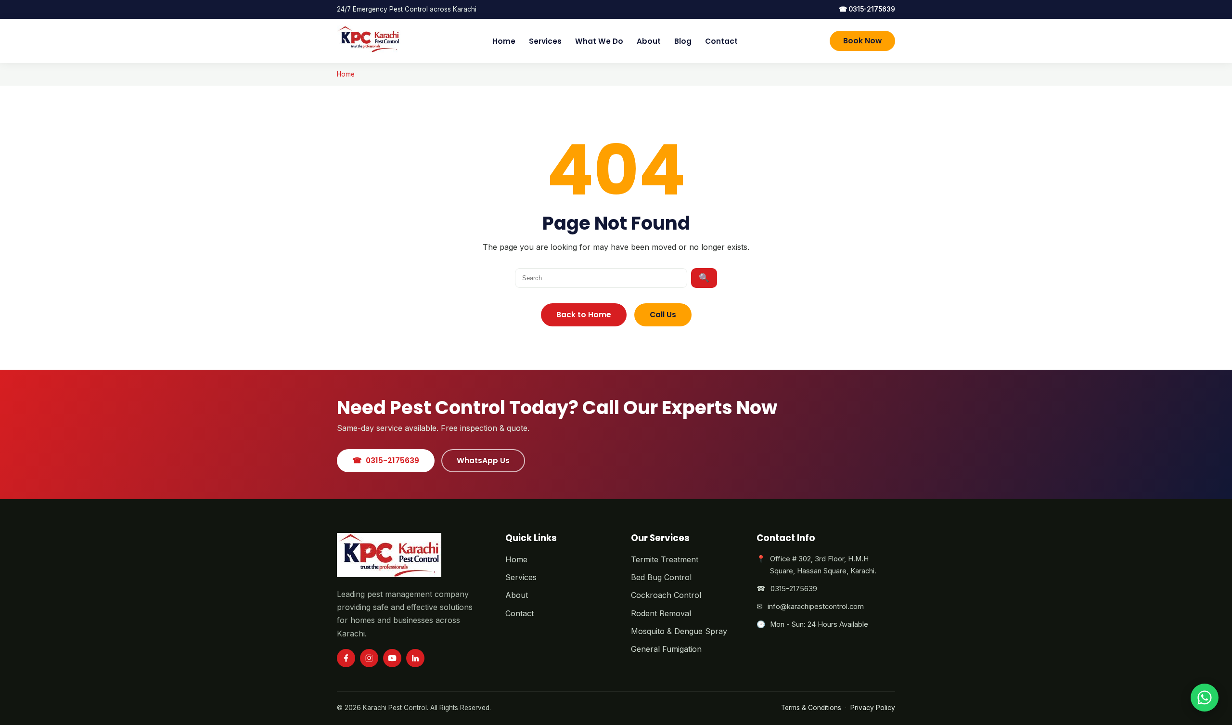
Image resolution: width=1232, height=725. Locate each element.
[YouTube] (392, 658)
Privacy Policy (872, 708)
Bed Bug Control (661, 577)
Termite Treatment (664, 559)
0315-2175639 (867, 9)
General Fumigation (666, 649)
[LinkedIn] (415, 658)
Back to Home (583, 315)
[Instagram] (369, 658)
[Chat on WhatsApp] (1205, 698)
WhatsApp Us (483, 460)
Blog (683, 41)
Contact (721, 41)
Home (503, 41)
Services (545, 41)
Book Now (862, 41)
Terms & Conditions (811, 708)
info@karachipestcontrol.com (816, 606)
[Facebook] (346, 658)
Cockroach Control (666, 595)
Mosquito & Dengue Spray (679, 631)
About (649, 41)
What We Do (599, 41)
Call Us (663, 315)
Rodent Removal (661, 613)
